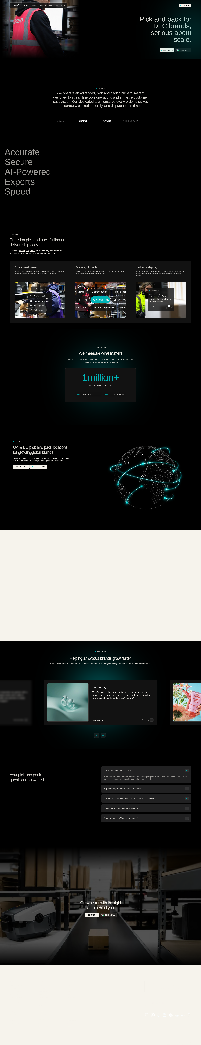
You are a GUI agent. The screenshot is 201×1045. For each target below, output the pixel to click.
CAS (39, 1023)
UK (151, 273)
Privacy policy (179, 1044)
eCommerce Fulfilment (16, 985)
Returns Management (16, 991)
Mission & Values (14, 1015)
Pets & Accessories (43, 991)
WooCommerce (71, 1000)
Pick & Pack (13, 1000)
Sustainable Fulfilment (73, 1018)
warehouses (179, 271)
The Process (70, 1012)
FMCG (40, 1006)
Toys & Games (42, 1009)
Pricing (69, 1026)
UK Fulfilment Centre (15, 1018)
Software (69, 1015)
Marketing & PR (42, 1011)
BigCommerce (71, 997)
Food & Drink (42, 1000)
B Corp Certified (14, 1023)
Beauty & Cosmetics (44, 985)
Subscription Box (43, 997)
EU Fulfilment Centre (15, 1020)
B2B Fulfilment (14, 988)
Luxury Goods (42, 1014)
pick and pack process (27, 251)
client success (140, 664)
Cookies (169, 1044)
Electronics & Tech (43, 1003)
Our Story (12, 1012)
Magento (69, 988)
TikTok (69, 991)
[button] (26, 5)
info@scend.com (149, 1000)
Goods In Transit (43, 1026)
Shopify (69, 985)
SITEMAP (188, 1044)
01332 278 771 (148, 1008)
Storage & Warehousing (16, 997)
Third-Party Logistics (15, 1003)
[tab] (146, 774)
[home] (15, 5)
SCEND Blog (71, 1023)
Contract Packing (14, 994)
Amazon (69, 994)
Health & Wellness (43, 994)
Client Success (71, 1020)
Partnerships (70, 1009)
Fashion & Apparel (43, 988)
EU (143, 273)
